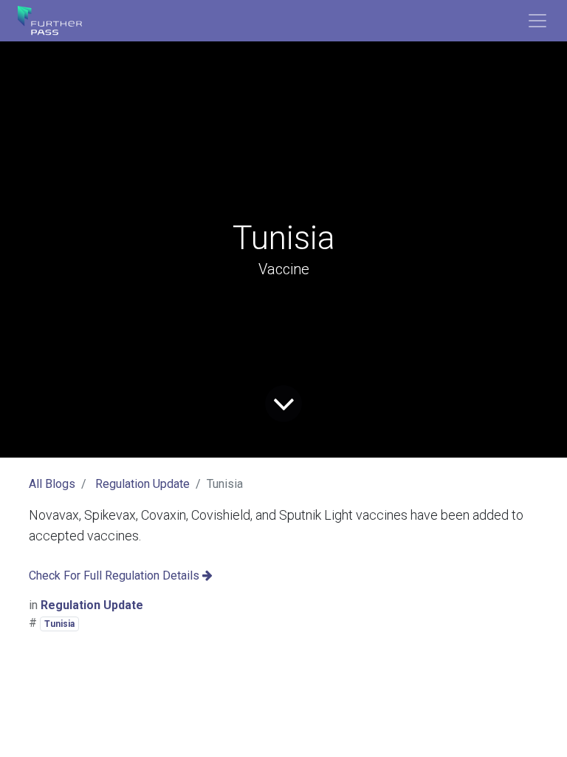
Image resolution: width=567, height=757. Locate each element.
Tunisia (59, 624)
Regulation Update (142, 484)
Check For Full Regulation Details (115, 575)
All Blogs (52, 484)
